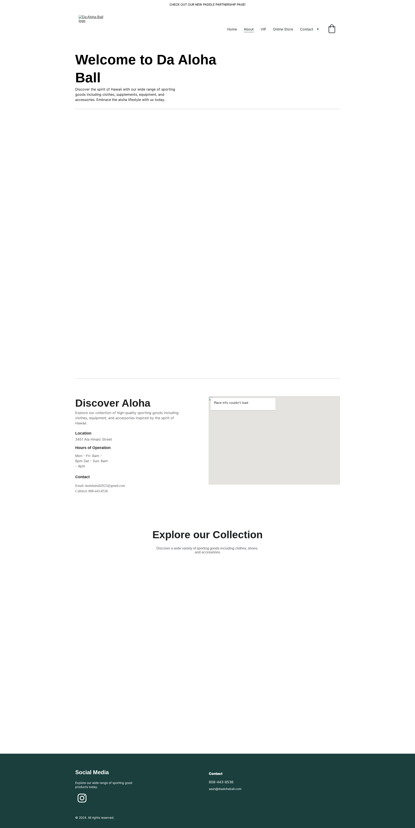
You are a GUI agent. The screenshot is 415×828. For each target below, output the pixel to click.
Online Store (283, 29)
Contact (306, 29)
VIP (263, 29)
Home (232, 29)
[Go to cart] (331, 29)
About (249, 29)
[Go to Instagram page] (82, 798)
